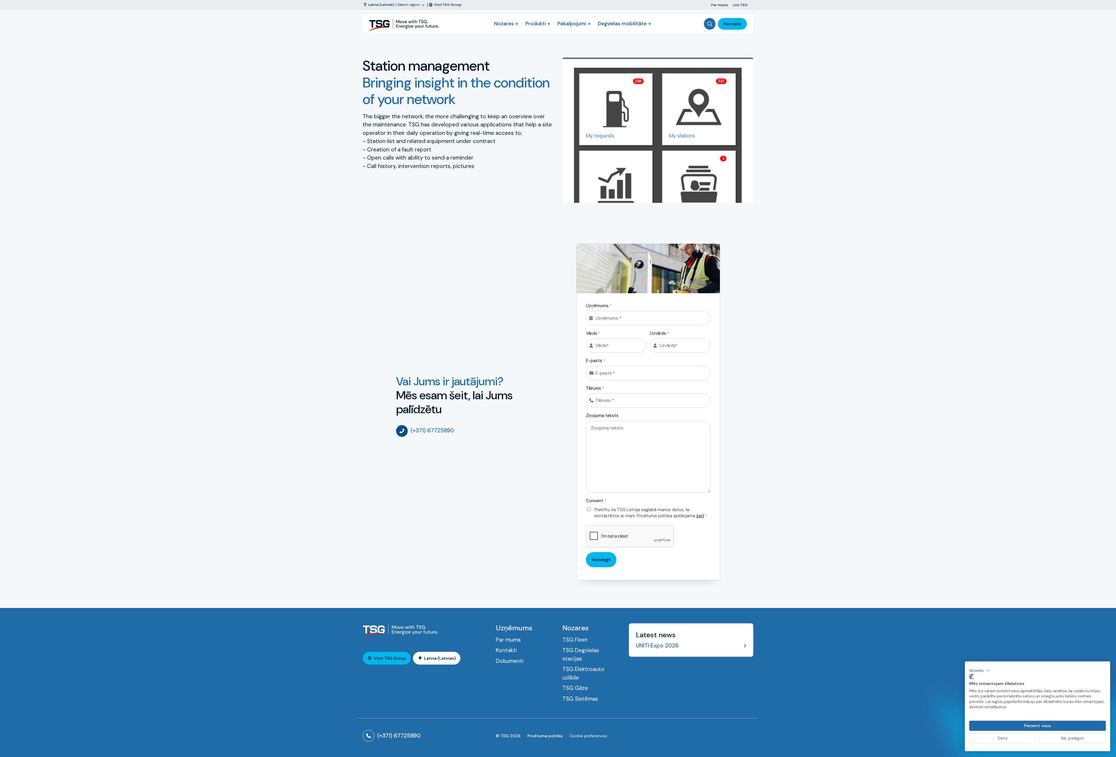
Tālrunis (595, 388)
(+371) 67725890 (432, 430)
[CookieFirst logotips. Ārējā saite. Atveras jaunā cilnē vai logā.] (971, 677)
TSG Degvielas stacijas (580, 654)
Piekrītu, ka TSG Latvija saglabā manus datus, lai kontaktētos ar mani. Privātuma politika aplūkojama (651, 513)
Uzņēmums (598, 306)
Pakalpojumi (571, 23)
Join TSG (740, 5)
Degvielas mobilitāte (622, 23)
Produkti (535, 23)
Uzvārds (659, 333)
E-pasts (595, 361)
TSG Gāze (575, 688)
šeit (700, 516)
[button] (979, 670)
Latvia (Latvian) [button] (440, 658)
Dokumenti (509, 661)
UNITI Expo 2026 (657, 645)
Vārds (593, 333)
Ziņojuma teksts (602, 415)
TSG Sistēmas (580, 698)
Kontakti (732, 23)
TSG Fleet (575, 639)
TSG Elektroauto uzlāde (583, 673)
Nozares (504, 23)
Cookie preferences (588, 735)
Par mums (719, 5)
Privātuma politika (545, 735)
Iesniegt (601, 559)
